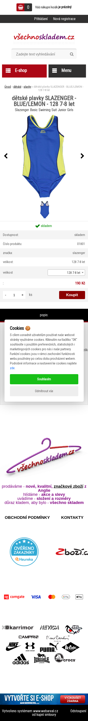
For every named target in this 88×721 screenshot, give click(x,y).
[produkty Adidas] (20, 654)
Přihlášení (41, 19)
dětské (17, 86)
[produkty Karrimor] (18, 627)
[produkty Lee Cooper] (71, 644)
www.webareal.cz (45, 711)
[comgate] (44, 597)
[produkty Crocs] (65, 654)
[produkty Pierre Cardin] (58, 636)
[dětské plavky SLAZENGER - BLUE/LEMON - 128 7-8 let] (44, 156)
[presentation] (5, 156)
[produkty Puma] (49, 644)
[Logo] (44, 37)
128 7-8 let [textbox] (73, 273)
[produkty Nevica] (49, 627)
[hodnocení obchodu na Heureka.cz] (24, 552)
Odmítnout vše (44, 391)
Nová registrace (64, 19)
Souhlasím (44, 379)
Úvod (8, 86)
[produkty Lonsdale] (42, 654)
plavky (27, 86)
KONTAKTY (72, 517)
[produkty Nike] (14, 644)
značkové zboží (68, 486)
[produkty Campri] (28, 636)
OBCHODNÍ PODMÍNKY (27, 517)
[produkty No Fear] (74, 629)
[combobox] (66, 272)
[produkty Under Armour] (30, 644)
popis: (44, 315)
